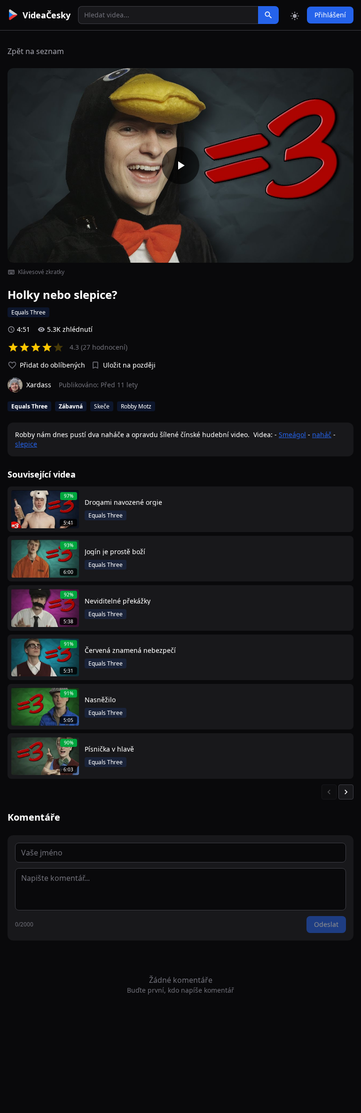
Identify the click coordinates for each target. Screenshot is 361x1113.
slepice (26, 443)
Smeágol (292, 434)
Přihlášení (330, 14)
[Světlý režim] (294, 15)
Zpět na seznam (36, 51)
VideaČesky (47, 15)
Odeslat (326, 924)
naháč (321, 434)
